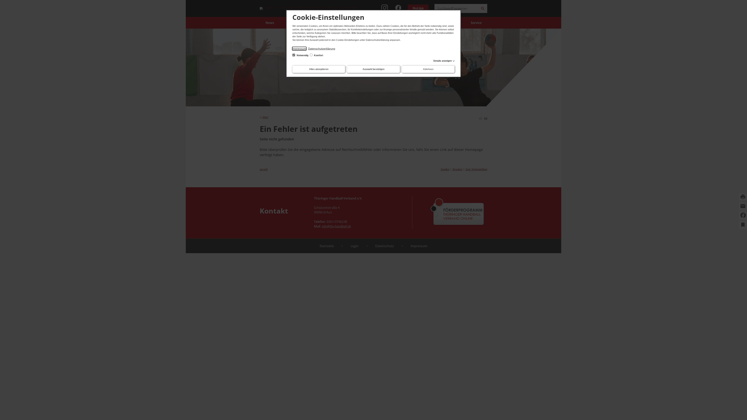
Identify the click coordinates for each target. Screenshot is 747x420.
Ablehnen (428, 69)
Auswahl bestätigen (373, 69)
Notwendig (302, 55)
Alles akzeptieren (318, 69)
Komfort (318, 55)
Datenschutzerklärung (321, 48)
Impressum (299, 48)
